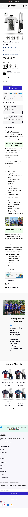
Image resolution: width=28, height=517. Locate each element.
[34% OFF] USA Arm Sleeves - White (15, 117)
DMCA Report (15, 502)
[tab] (13, 408)
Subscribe (14, 493)
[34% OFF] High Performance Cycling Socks (15, 107)
